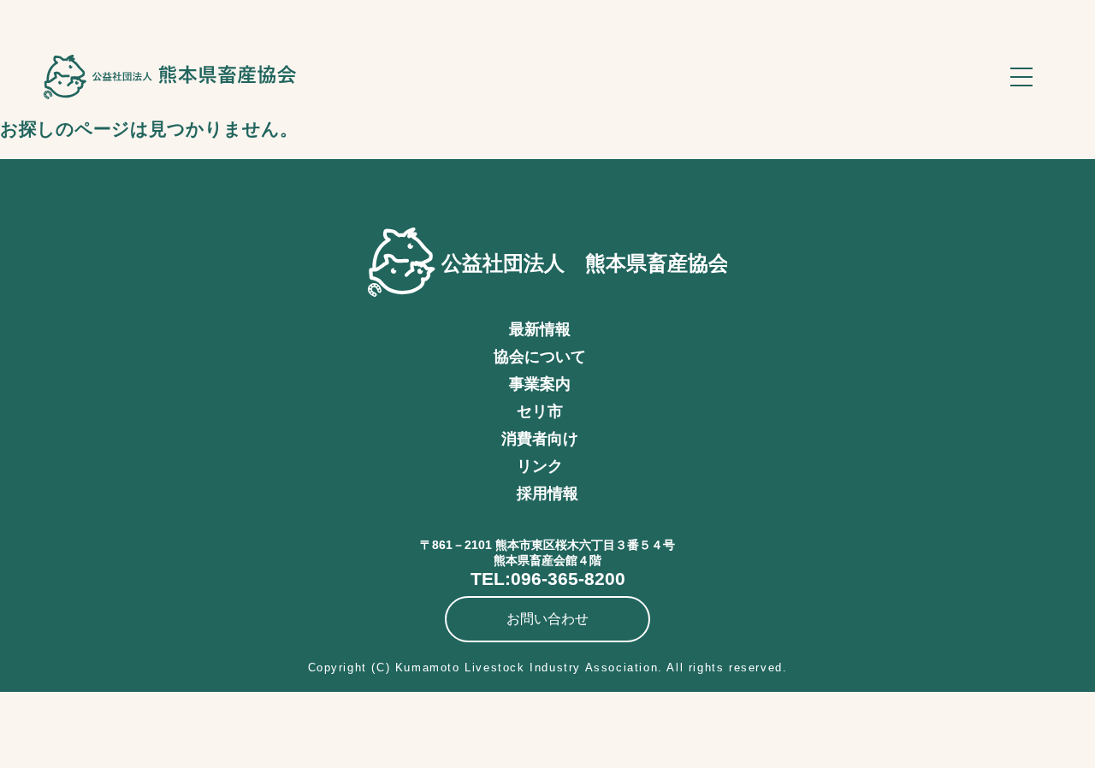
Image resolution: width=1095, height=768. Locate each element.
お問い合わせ (547, 618)
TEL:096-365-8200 (548, 578)
